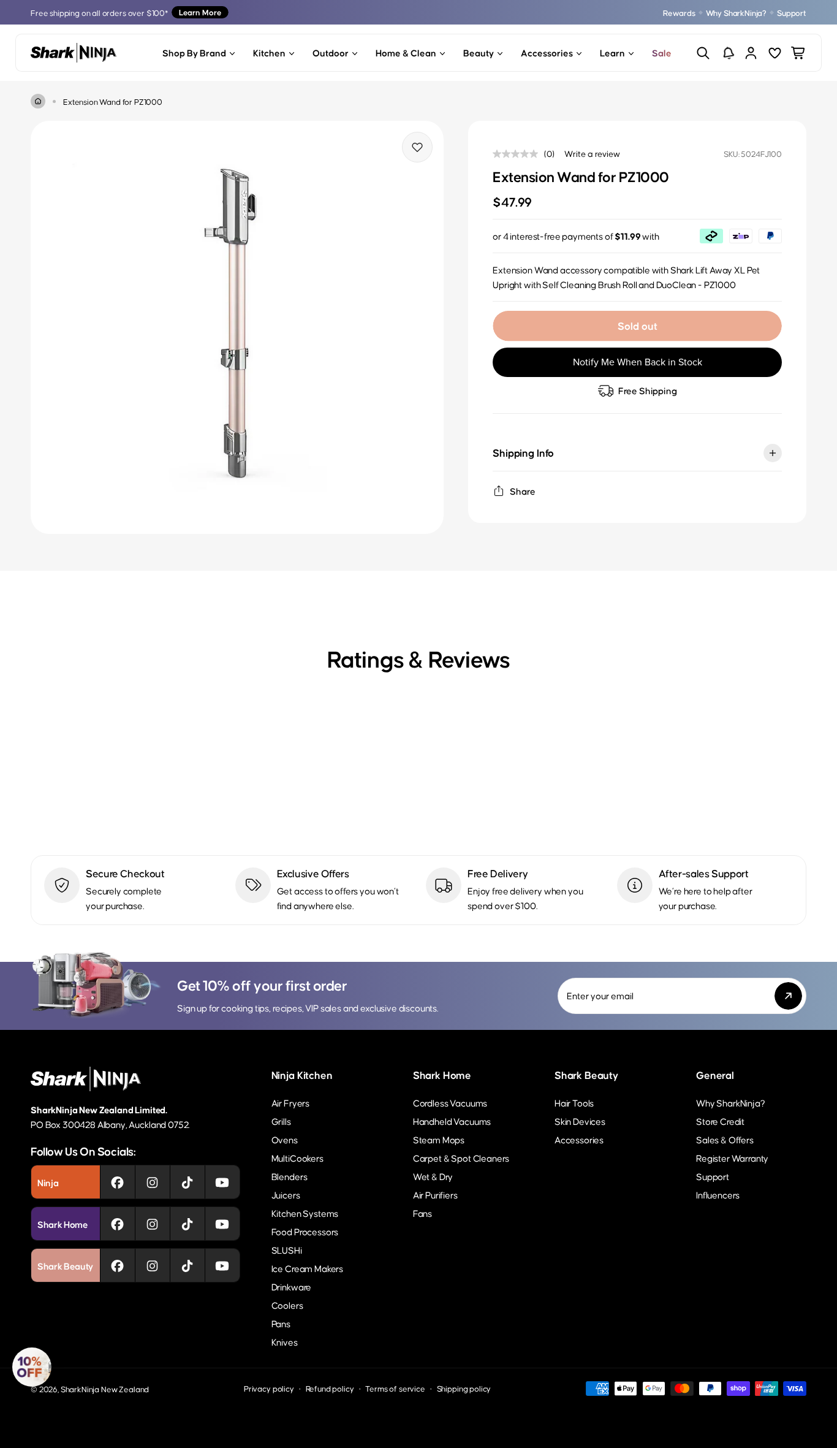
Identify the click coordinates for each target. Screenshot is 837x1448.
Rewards (679, 12)
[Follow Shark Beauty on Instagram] (152, 1265)
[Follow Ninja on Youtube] (222, 1182)
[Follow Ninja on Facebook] (117, 1182)
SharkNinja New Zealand (105, 1389)
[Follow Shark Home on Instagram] (152, 1223)
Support (791, 12)
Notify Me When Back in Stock (637, 362)
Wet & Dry (433, 1176)
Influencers (718, 1194)
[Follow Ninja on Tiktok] (187, 1182)
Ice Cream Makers (307, 1268)
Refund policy (330, 1388)
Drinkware (291, 1286)
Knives (284, 1341)
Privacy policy (269, 1388)
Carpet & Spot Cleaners (461, 1158)
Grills (281, 1121)
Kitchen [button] (269, 52)
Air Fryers (290, 1102)
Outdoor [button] (330, 52)
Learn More (200, 12)
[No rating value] (518, 154)
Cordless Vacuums (450, 1102)
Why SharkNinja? (736, 12)
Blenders (289, 1176)
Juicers (285, 1194)
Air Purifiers (435, 1194)
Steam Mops (438, 1139)
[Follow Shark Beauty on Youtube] (222, 1265)
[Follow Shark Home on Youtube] (222, 1223)
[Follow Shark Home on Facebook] (117, 1223)
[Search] (703, 53)
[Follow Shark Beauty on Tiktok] (187, 1265)
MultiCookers (297, 1158)
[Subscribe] (788, 996)
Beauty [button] (478, 52)
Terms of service (395, 1388)
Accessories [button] (547, 52)
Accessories (579, 1139)
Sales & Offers (725, 1139)
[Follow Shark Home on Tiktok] (187, 1223)
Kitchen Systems (305, 1213)
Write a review (592, 153)
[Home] (38, 101)
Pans (280, 1323)
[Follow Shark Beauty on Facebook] (117, 1265)
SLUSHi (286, 1250)
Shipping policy (464, 1388)
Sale (662, 52)
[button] (31, 1367)
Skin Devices (580, 1121)
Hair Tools (574, 1102)
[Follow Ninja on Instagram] (152, 1182)
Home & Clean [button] (406, 52)
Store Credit (720, 1121)
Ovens (284, 1139)
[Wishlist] (774, 53)
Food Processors (305, 1231)
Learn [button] (612, 52)
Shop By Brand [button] (194, 52)
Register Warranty (732, 1158)
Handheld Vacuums (452, 1121)
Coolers (287, 1305)
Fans (422, 1213)
